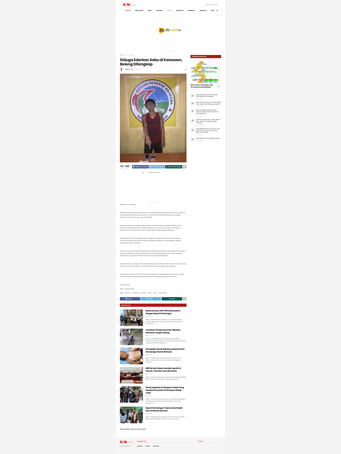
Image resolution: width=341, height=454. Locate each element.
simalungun (163, 293)
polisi (149, 293)
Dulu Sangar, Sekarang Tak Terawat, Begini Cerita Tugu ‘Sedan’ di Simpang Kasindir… (208, 103)
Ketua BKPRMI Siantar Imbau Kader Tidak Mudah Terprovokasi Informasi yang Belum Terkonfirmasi (208, 130)
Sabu (155, 293)
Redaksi (139, 446)
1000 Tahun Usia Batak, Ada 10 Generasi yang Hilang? (201, 86)
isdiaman (128, 293)
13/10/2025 (149, 413)
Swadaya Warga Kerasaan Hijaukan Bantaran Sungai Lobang (163, 331)
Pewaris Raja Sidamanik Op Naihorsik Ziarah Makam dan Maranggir (206, 95)
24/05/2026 (149, 335)
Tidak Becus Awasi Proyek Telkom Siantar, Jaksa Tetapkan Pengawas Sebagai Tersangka (208, 121)
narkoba (143, 293)
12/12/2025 (149, 374)
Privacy (147, 446)
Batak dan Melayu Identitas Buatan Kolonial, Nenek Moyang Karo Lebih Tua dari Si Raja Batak (207, 111)
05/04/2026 (149, 354)
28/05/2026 (149, 316)
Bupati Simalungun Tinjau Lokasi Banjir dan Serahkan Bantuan (164, 409)
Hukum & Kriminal (129, 55)
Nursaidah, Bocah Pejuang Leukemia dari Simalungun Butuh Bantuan (165, 350)
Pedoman (156, 446)
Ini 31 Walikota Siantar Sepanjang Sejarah (208, 138)
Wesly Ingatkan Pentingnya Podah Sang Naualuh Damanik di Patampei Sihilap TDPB (165, 390)
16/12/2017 (139, 69)
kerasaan (136, 293)
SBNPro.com (129, 69)
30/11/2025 (149, 395)
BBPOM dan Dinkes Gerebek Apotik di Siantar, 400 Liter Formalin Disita (163, 369)
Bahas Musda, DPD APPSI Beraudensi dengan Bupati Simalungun (163, 312)
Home (121, 55)
